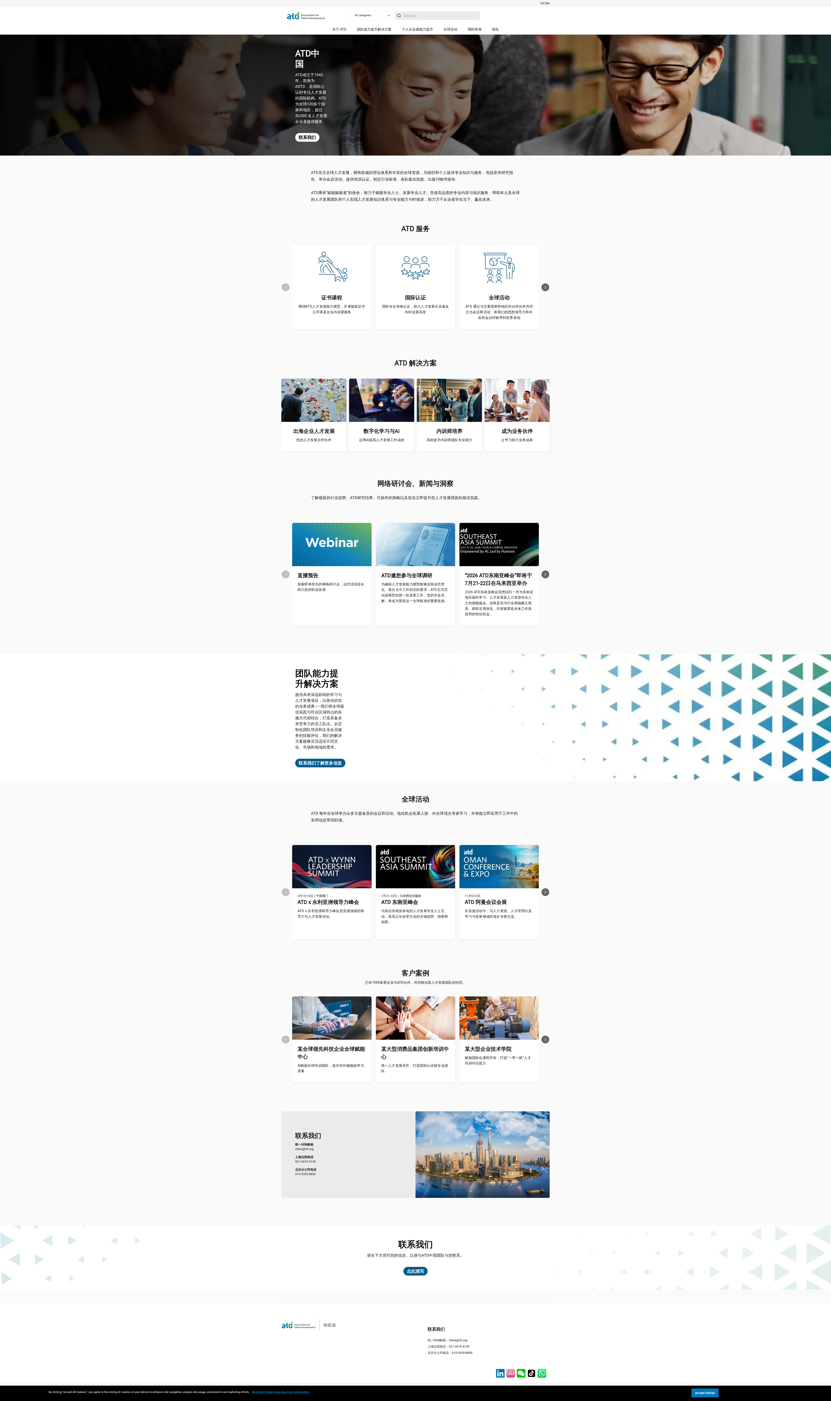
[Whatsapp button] (542, 1373)
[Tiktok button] (531, 1373)
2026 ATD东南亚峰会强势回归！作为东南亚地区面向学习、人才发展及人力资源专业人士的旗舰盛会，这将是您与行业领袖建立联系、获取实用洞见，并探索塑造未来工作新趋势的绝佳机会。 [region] (499, 603)
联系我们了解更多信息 (320, 763)
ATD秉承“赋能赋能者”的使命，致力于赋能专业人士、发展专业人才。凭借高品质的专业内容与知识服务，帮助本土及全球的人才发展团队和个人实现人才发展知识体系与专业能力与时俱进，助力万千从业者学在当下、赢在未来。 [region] (415, 196)
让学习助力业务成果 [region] (517, 440)
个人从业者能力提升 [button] (417, 29)
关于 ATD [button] (339, 29)
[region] (415, 1393)
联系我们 (307, 137)
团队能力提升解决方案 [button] (374, 29)
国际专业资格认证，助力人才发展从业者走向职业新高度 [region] (415, 309)
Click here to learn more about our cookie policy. (280, 1392)
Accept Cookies (705, 1393)
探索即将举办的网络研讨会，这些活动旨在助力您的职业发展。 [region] (331, 587)
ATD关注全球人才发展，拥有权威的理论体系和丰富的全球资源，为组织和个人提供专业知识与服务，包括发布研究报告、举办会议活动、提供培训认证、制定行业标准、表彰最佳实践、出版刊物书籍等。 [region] (412, 176)
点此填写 (415, 1271)
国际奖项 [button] (475, 29)
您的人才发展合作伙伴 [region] (313, 440)
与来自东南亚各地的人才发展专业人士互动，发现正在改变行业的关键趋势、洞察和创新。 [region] (414, 916)
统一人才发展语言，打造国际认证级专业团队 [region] (414, 1068)
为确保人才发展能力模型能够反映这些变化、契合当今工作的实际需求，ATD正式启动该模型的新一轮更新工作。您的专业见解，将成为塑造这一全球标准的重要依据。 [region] (414, 592)
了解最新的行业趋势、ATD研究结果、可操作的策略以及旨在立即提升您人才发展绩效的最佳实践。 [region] (396, 497)
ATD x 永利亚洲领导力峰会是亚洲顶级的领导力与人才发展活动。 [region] (331, 914)
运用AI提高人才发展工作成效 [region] (381, 440)
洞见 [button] (495, 29)
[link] (545, 3)
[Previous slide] (285, 287)
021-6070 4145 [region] (305, 1159)
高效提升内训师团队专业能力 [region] (449, 440)
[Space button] (510, 1373)
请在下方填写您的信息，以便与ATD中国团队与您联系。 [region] (415, 1255)
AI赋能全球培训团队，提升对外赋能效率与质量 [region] (331, 1068)
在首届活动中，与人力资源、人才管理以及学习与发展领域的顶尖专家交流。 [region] (498, 914)
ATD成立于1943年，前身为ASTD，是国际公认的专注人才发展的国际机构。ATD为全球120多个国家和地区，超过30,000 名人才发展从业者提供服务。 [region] (311, 98)
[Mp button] (521, 1373)
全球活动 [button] (450, 29)
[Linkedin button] (500, 1373)
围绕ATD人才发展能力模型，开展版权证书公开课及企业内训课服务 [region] (332, 309)
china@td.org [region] (304, 1147)
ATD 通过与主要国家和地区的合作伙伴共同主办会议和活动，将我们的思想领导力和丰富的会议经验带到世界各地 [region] (499, 312)
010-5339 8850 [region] (305, 1172)
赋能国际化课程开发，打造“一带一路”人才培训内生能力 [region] (498, 1060)
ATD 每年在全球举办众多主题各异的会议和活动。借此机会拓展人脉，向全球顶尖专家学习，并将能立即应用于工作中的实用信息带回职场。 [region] (414, 816)
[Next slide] (545, 287)
